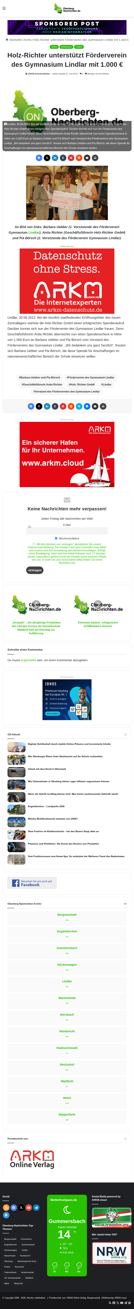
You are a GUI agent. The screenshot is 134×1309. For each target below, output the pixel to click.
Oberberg (8, 1261)
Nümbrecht (25, 1256)
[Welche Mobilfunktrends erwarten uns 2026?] (16, 822)
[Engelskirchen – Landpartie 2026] (16, 810)
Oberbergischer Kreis (26, 1261)
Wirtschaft (18, 1283)
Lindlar (79, 47)
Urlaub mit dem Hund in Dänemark (47, 769)
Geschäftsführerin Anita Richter (42, 384)
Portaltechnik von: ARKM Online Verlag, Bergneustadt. (74, 1298)
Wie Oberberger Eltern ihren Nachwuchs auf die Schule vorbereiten (65, 756)
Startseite (15, 39)
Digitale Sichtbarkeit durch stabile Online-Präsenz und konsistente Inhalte (69, 744)
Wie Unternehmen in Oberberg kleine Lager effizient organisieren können (68, 781)
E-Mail (67, 524)
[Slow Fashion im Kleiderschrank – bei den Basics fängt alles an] (16, 835)
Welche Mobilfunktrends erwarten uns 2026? (53, 818)
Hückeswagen (10, 1250)
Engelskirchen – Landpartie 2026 (46, 806)
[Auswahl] (4, 9)
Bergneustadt (10, 1239)
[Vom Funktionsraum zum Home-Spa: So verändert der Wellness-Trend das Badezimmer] (16, 859)
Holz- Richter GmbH (82, 384)
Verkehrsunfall (27, 1272)
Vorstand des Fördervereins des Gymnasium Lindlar (67, 391)
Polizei (7, 1267)
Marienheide (10, 1256)
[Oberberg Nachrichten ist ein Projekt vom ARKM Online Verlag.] (32, 1170)
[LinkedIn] (55, 158)
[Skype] (79, 406)
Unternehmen (10, 1272)
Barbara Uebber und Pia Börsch (40, 377)
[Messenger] (87, 406)
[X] (47, 158)
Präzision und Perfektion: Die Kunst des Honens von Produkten (63, 843)
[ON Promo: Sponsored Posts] (67, 27)
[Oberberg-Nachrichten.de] (67, 8)
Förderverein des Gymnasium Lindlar (91, 377)
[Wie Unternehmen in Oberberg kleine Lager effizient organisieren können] (16, 785)
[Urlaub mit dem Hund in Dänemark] (16, 772)
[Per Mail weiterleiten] (87, 158)
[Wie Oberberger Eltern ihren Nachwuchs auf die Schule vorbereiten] (16, 760)
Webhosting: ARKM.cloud (114, 1298)
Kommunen (66, 47)
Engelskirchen (10, 1245)
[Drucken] (95, 158)
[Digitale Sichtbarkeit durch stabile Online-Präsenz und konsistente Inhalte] (16, 747)
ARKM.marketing (67, 246)
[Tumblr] (63, 158)
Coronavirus (26, 1239)
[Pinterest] (71, 158)
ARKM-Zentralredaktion (39, 74)
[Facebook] (39, 158)
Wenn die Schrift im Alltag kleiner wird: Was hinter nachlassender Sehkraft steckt (73, 794)
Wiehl (6, 1283)
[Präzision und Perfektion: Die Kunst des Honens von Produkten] (16, 847)
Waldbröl (29, 1278)
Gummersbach (28, 1245)
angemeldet (28, 660)
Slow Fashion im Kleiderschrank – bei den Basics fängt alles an (63, 831)
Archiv (27, 39)
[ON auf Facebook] (32, 887)
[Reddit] (79, 158)
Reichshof (19, 1267)
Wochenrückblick (68, 538)
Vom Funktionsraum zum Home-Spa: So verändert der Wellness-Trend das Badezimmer (76, 856)
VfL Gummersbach (12, 1278)
